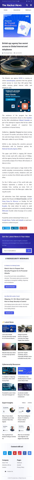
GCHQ (20, 78)
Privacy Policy (20, 467)
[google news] (29, 453)
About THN (5, 462)
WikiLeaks (5, 211)
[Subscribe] (28, 250)
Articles (30, 402)
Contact (4, 467)
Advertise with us (6, 465)
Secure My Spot (10, 286)
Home (5, 10)
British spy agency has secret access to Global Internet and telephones (15, 46)
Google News (6, 220)
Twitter (13, 220)
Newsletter (17, 10)
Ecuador (4, 206)
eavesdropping (10, 80)
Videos (24, 402)
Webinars (28, 10)
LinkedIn (20, 220)
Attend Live (9, 313)
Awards (19, 465)
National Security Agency (9, 149)
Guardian (29, 118)
